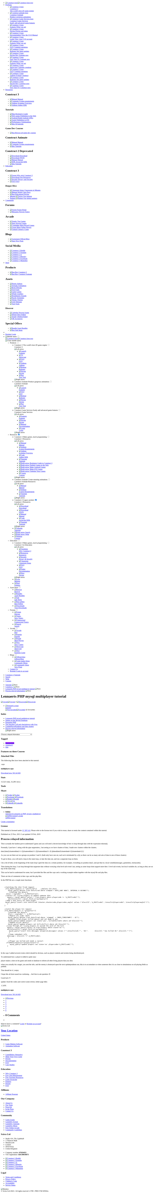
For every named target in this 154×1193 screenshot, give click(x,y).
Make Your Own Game (13, 1057)
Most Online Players (23, 227)
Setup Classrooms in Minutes (29, 190)
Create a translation (8, 822)
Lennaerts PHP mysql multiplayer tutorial (20, 718)
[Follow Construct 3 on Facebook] (18, 259)
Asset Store (14, 588)
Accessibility (10, 1183)
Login (14, 334)
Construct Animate (32, 382)
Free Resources (25, 177)
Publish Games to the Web (39, 465)
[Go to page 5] (9, 998)
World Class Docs (23, 192)
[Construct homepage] (19, 3)
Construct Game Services (36, 410)
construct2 (9, 745)
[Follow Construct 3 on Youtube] (18, 253)
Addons (19, 284)
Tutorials (18, 146)
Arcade (13, 628)
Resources (9, 90)
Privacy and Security (25, 179)
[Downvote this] (26, 702)
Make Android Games (37, 467)
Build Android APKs (25, 118)
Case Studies (10, 1065)
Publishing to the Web (28, 116)
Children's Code (11, 1181)
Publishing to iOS (22, 120)
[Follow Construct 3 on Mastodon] (19, 261)
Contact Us (14, 669)
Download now (11, 773)
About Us (8, 1103)
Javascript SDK (21, 162)
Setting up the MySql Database (16, 720)
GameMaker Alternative (14, 1055)
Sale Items (18, 330)
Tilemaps (18, 302)
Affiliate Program (11, 1094)
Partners (8, 1082)
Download (23, 156)
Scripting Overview (24, 103)
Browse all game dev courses (25, 133)
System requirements (26, 101)
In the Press (9, 1109)
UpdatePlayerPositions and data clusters (19, 726)
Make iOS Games (36, 469)
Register (8, 334)
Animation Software (12, 1046)
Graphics (19, 294)
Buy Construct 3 (21, 272)
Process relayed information (15, 728)
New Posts (19, 241)
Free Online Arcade (12, 1128)
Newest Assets (23, 313)
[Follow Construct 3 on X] (16, 255)
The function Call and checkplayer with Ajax (21, 724)
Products (8, 5)
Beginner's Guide (21, 114)
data (6, 747)
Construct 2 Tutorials (12, 675)
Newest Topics (24, 212)
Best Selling (21, 315)
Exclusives (18, 319)
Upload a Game (23, 229)
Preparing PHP (10, 722)
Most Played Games (27, 225)
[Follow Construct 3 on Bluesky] (18, 257)
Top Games (21, 221)
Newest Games (20, 223)
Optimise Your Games (37, 471)
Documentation (10, 1061)
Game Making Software (14, 1044)
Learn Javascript (11, 1080)
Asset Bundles (22, 328)
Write (27, 534)
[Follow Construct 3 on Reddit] (17, 250)
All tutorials (19, 124)
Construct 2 (24, 500)
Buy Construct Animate (23, 274)
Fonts (17, 290)
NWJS (21, 158)
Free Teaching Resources (14, 1077)
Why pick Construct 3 (24, 175)
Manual (20, 99)
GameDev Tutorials (12, 1124)
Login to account (22, 671)
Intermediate (9, 743)
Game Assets (10, 1120)
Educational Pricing (22, 194)
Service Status (10, 1185)
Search (27, 532)
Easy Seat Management (13, 1075)
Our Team (9, 1105)
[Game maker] (19, 339)
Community (9, 200)
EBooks (19, 288)
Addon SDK (22, 105)
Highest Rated (22, 317)
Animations (22, 286)
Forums (13, 610)
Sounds (23, 296)
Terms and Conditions (13, 1177)
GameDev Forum (11, 1122)
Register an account (34, 1024)
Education (9, 166)
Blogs (12, 655)
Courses (8, 681)
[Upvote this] (8, 702)
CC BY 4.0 (26, 830)
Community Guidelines (13, 1130)
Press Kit (8, 1107)
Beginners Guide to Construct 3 (40, 463)
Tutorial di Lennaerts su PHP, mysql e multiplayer (23, 814)
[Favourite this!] (15, 710)
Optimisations (26, 122)
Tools (17, 304)
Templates (20, 298)
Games (18, 292)
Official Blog (24, 239)
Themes (20, 300)
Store (7, 263)
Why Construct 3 (11, 1073)
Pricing (7, 1059)
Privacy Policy (10, 1179)
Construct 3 (30, 345)
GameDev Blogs (11, 1126)
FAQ (17, 181)
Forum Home (21, 210)
